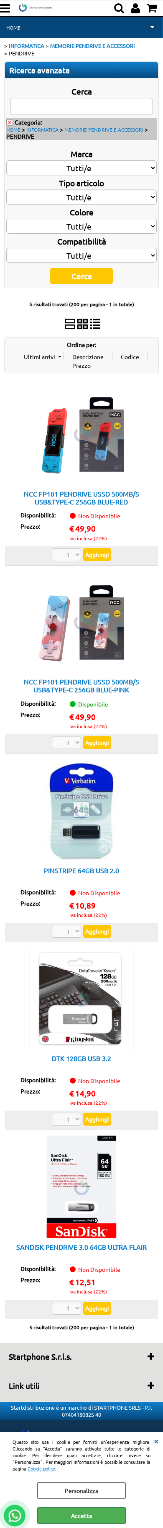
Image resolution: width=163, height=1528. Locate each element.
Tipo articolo (81, 183)
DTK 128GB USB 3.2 (81, 1058)
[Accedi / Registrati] (136, 8)
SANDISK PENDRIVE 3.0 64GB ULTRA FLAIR (81, 1247)
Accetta (81, 1515)
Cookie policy (41, 1468)
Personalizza (81, 1490)
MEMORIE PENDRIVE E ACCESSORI (103, 129)
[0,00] (153, 8)
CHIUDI (156, 1440)
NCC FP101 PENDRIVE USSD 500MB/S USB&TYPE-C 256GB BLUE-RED (81, 497)
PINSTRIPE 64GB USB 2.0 (81, 870)
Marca (82, 154)
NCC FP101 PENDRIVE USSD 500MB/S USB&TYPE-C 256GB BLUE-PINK (81, 685)
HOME (13, 27)
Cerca (81, 91)
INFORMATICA (42, 129)
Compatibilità (81, 241)
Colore (82, 212)
